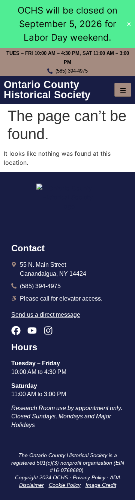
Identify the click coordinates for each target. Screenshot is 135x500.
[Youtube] (32, 330)
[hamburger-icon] (122, 90)
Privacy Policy (89, 477)
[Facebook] (16, 330)
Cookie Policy (65, 485)
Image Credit (101, 485)
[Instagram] (48, 330)
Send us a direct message (45, 315)
